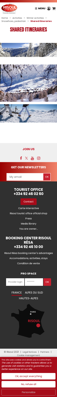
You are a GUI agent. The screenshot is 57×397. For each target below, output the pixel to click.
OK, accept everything (28, 376)
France (17, 292)
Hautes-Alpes (28, 298)
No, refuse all (28, 384)
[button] (53, 8)
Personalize (28, 392)
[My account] (49, 8)
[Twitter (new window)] (26, 158)
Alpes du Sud (34, 292)
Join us (28, 149)
